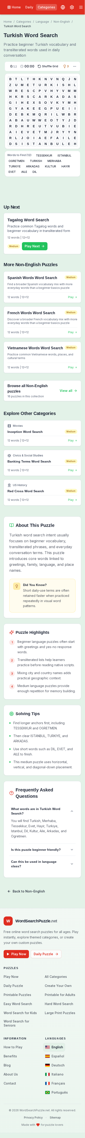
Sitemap (55, 1117)
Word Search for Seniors (16, 1023)
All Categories (56, 977)
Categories (46, 7)
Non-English (62, 21)
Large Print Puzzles (60, 1013)
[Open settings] (72, 7)
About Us (11, 1074)
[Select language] (63, 7)
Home (16, 7)
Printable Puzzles (17, 995)
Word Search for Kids (20, 1013)
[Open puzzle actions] (74, 66)
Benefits (10, 1056)
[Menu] (81, 7)
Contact (10, 1083)
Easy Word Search (18, 1004)
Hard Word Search (59, 1004)
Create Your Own (58, 986)
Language (42, 21)
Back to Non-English (29, 891)
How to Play (13, 1047)
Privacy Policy (33, 1117)
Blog (7, 1065)
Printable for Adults (60, 995)
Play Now (18, 954)
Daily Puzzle (43, 954)
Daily (29, 7)
